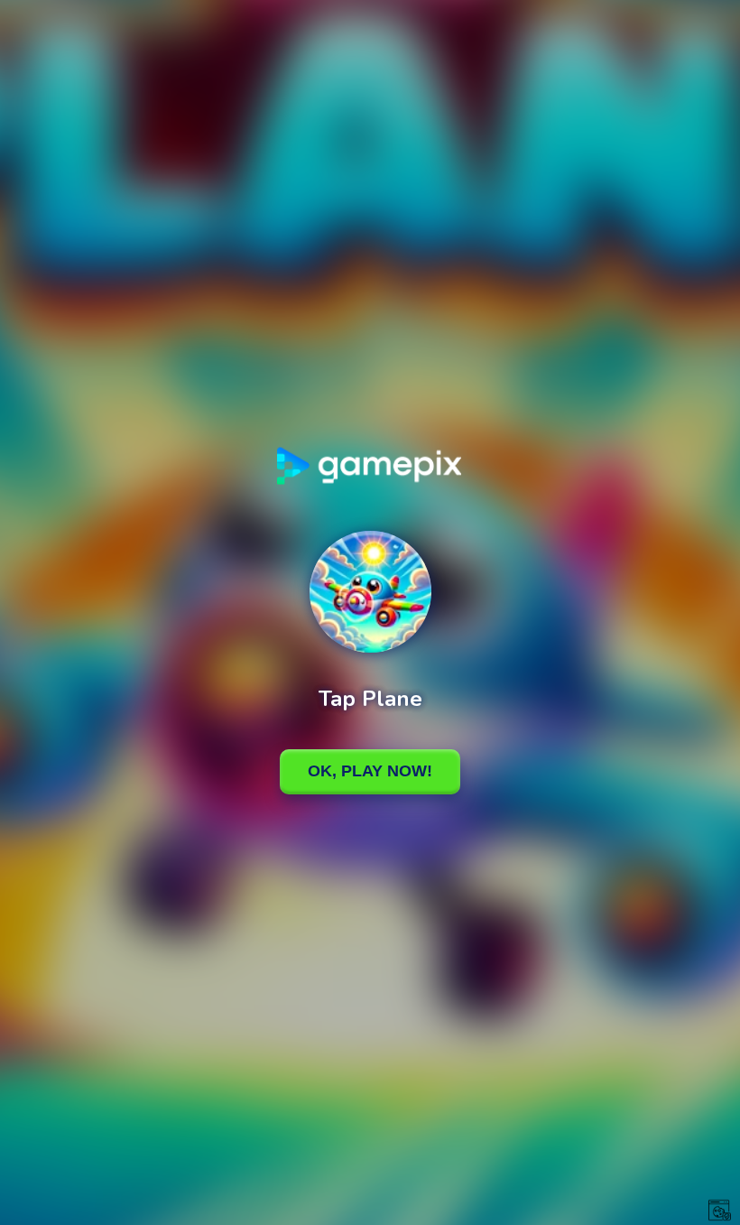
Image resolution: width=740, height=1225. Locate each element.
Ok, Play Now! (370, 771)
